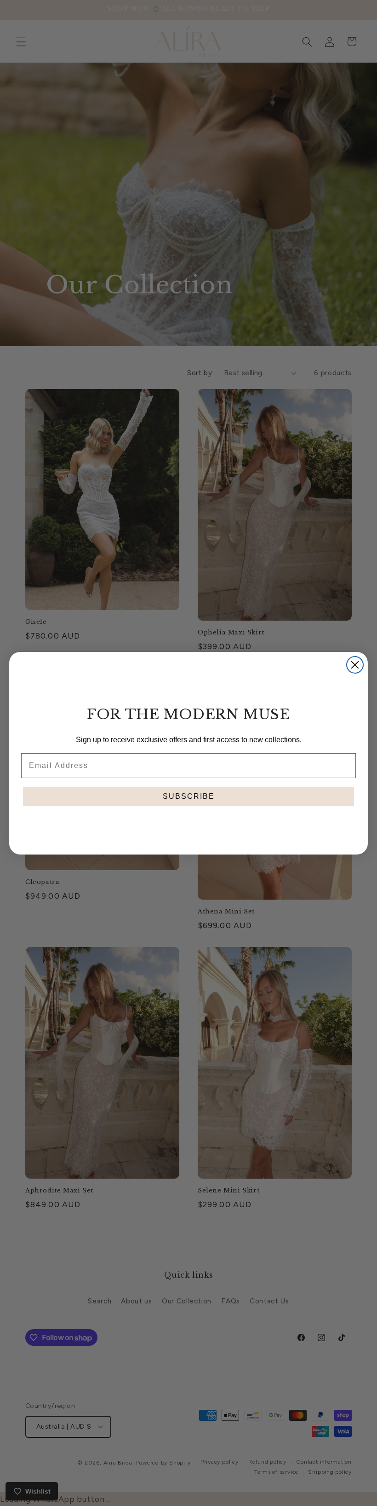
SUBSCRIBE (189, 796)
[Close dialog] (355, 665)
